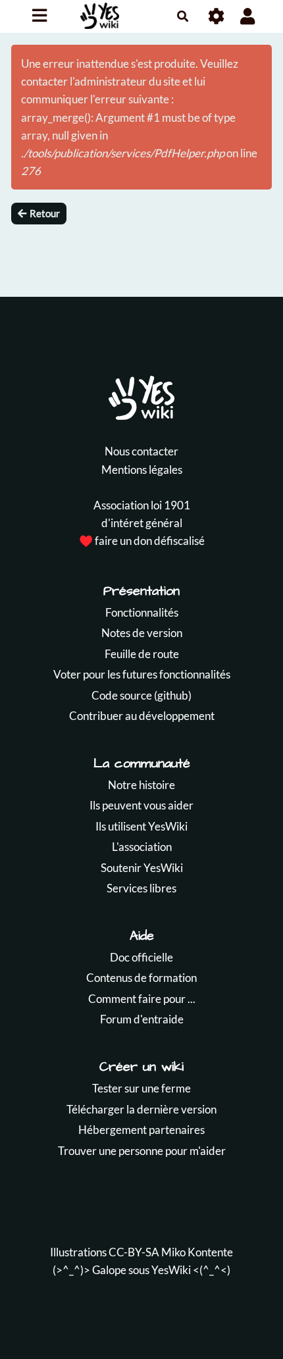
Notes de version (141, 633)
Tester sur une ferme (141, 1088)
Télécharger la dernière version (141, 1109)
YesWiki (171, 1270)
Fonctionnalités (141, 612)
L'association (142, 847)
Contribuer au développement (142, 716)
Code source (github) (141, 695)
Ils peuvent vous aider (141, 805)
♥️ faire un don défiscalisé (142, 541)
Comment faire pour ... (141, 999)
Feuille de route (142, 654)
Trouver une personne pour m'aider (142, 1151)
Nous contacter (141, 451)
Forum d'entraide (142, 1019)
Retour (45, 213)
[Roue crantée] (217, 16)
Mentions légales (141, 469)
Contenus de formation (141, 978)
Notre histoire (141, 785)
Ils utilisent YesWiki (141, 826)
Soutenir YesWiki (142, 868)
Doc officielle (141, 957)
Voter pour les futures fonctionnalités (141, 674)
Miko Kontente (197, 1252)
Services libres (141, 888)
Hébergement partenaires (141, 1130)
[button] (248, 16)
